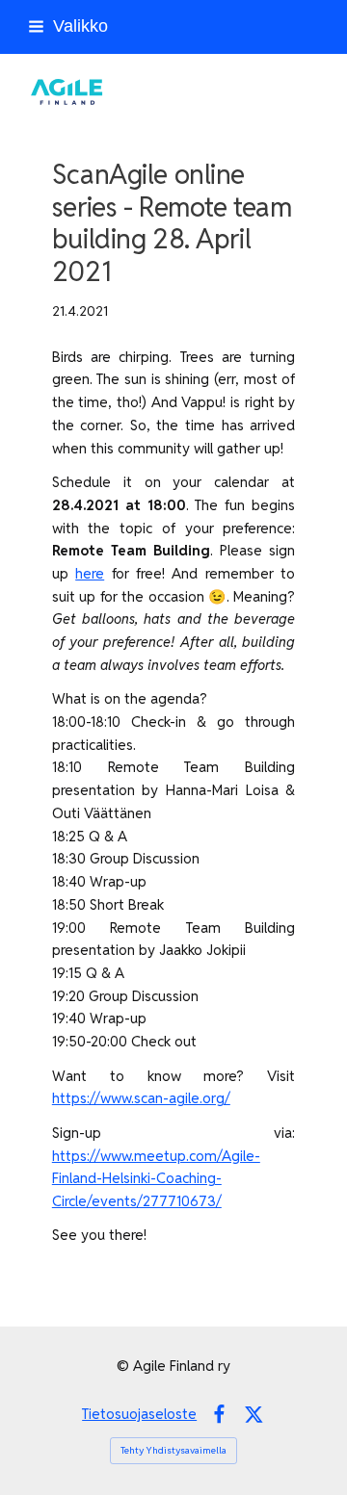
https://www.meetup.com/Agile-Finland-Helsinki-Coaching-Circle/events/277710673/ (156, 1178)
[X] (254, 1415)
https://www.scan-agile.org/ (141, 1098)
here (89, 573)
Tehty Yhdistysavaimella (173, 1450)
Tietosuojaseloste (139, 1414)
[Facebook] (219, 1415)
